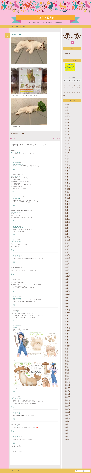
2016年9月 (67, 260)
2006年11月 (67, 436)
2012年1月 (67, 343)
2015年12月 (67, 273)
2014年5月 (67, 302)
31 (79, 92)
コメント (54, 461)
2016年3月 (67, 269)
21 (72, 90)
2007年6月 (67, 426)
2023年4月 (67, 142)
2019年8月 (67, 207)
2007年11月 (67, 418)
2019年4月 (67, 213)
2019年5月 (67, 212)
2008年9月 (67, 403)
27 (69, 92)
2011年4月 (67, 357)
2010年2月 (67, 378)
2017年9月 (67, 242)
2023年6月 (67, 140)
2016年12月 (67, 255)
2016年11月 (67, 257)
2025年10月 (67, 118)
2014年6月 (67, 300)
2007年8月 (67, 423)
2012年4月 (67, 339)
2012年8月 (67, 333)
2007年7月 (67, 424)
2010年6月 (67, 372)
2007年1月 (67, 433)
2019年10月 (67, 204)
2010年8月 (67, 369)
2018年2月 (67, 234)
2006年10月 (67, 438)
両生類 (12, 138)
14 (72, 87)
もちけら (13, 240)
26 (67, 92)
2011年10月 (67, 348)
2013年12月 (67, 309)
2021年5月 (67, 176)
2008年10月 (67, 402)
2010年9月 (67, 367)
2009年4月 (67, 393)
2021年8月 (67, 171)
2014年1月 (67, 308)
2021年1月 (67, 182)
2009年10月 (67, 384)
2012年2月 (67, 342)
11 (64, 87)
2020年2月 (67, 198)
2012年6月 (67, 336)
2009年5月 (67, 391)
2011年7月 (67, 352)
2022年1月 (67, 164)
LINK (16, 26)
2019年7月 (67, 209)
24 (79, 90)
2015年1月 (67, 290)
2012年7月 (67, 334)
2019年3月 (67, 215)
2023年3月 (67, 143)
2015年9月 (67, 278)
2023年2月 (67, 145)
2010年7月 (67, 370)
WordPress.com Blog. (15, 470)
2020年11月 (67, 185)
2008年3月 (67, 412)
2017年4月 (67, 249)
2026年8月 (67, 104)
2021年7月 (67, 173)
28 (72, 92)
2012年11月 (67, 329)
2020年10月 (67, 186)
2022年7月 (67, 155)
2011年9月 (67, 349)
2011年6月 (67, 354)
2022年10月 (67, 151)
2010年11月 (67, 364)
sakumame (15, 133)
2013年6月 (67, 318)
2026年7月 (67, 106)
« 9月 (64, 95)
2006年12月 (67, 435)
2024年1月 (67, 136)
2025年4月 (67, 122)
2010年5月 (67, 373)
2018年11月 (67, 221)
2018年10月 (67, 222)
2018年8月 (67, 225)
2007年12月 (67, 417)
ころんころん (55, 138)
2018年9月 (67, 224)
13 (69, 87)
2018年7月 (67, 227)
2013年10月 (67, 312)
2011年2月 (67, 360)
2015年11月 (67, 275)
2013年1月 (67, 326)
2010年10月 (67, 366)
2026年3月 (67, 112)
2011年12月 (67, 345)
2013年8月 (67, 315)
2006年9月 (67, 439)
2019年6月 (67, 210)
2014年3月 (67, 305)
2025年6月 (67, 119)
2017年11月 (67, 239)
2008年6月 (67, 408)
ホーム (12, 26)
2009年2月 (67, 396)
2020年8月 (67, 189)
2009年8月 (67, 387)
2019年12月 (67, 201)
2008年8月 (67, 405)
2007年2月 (67, 432)
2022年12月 (67, 148)
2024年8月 (67, 128)
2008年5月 (67, 409)
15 (74, 87)
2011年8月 (67, 351)
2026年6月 (67, 107)
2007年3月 (67, 430)
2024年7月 (67, 130)
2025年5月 (67, 121)
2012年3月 (67, 340)
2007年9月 (67, 421)
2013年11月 (67, 311)
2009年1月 (67, 397)
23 (77, 90)
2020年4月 (67, 195)
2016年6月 (67, 264)
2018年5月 (67, 230)
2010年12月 (67, 363)
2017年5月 (67, 248)
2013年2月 (67, 324)
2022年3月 (67, 161)
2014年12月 (67, 291)
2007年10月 (67, 420)
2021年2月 (67, 180)
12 (67, 87)
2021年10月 (67, 168)
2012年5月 (67, 337)
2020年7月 (67, 191)
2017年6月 (67, 246)
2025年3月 (67, 124)
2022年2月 (67, 163)
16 (77, 87)
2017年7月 (67, 245)
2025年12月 (67, 116)
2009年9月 (67, 385)
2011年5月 (67, 355)
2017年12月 (67, 237)
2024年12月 (67, 127)
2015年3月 (67, 287)
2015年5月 (67, 284)
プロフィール (22, 26)
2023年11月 (67, 139)
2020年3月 (67, 197)
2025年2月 (67, 125)
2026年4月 (67, 110)
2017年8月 (67, 243)
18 (64, 90)
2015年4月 (67, 285)
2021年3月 (67, 179)
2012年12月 (67, 327)
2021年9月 (67, 170)
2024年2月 (67, 134)
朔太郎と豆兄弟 (46, 17)
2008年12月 (67, 399)
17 (79, 87)
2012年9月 (67, 331)
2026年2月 (67, 113)
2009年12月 (67, 381)
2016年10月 (67, 258)
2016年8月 (67, 261)
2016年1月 (67, 272)
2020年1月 (67, 200)
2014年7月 (67, 299)
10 (79, 85)
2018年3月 (67, 233)
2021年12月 (67, 165)
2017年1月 (67, 254)
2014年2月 (67, 306)
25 (64, 92)
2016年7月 (67, 263)
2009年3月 (67, 394)
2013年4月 (67, 321)
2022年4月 (67, 160)
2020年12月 (67, 183)
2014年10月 (67, 294)
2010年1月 (67, 379)
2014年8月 (67, 297)
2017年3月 (67, 251)
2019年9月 (67, 206)
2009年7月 (67, 388)
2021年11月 (67, 167)
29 (74, 92)
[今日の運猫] (70, 71)
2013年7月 (67, 317)
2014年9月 (67, 296)
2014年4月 (67, 303)
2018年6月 (67, 228)
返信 (12, 157)
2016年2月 (67, 270)
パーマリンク (23, 133)
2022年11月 (67, 149)
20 (69, 90)
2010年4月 (67, 375)
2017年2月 (67, 252)
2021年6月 (67, 174)
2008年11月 (67, 400)
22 (74, 90)
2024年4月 (67, 133)
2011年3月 (67, 358)
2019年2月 (67, 216)
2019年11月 (67, 203)
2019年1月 (67, 218)
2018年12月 (67, 219)
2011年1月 (67, 361)
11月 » (67, 95)
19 (67, 90)
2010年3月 (67, 376)
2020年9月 (67, 188)
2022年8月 (67, 154)
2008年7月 (67, 406)
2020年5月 (67, 194)
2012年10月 (67, 330)
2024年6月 (67, 131)
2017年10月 (67, 240)
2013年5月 (67, 320)
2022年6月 (67, 157)
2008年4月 (67, 411)
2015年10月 (67, 276)
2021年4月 (67, 177)
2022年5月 (67, 158)
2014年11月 (67, 293)
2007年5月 (67, 427)
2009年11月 (67, 382)
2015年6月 (67, 282)
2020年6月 (67, 192)
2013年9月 (67, 314)
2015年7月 (67, 281)
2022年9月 (67, 152)
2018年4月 (67, 231)
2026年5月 (67, 109)
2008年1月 (67, 415)
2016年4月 (67, 267)
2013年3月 (67, 323)
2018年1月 (67, 236)
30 (77, 92)
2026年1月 (67, 115)
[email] (72, 42)
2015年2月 (67, 288)
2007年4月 (67, 429)
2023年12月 (67, 137)
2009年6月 (67, 390)
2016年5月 (67, 266)
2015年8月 (67, 279)
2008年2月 (67, 414)
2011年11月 (67, 346)
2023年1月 (67, 146)
